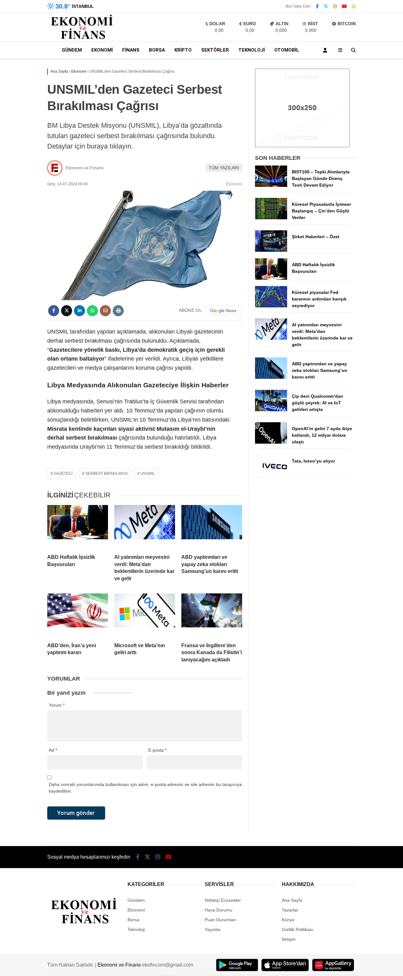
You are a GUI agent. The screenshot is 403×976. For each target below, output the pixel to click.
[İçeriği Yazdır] (118, 310)
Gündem (72, 50)
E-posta (157, 750)
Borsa (157, 50)
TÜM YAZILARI (224, 167)
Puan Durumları (220, 919)
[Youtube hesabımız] (344, 6)
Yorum (57, 705)
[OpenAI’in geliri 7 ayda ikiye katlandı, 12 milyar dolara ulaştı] (271, 442)
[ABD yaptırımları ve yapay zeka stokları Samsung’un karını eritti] (211, 527)
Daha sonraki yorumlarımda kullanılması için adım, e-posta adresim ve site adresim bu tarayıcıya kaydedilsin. (145, 788)
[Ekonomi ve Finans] (82, 38)
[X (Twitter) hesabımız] (326, 6)
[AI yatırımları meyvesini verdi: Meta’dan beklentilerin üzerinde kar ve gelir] (144, 527)
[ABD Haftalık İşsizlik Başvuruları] (77, 527)
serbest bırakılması (106, 473)
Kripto (183, 50)
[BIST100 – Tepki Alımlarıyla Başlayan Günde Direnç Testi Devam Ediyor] (271, 185)
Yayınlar (213, 929)
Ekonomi (102, 50)
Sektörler (215, 50)
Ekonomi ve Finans (84, 167)
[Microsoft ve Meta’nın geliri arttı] (144, 615)
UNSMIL (147, 473)
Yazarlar (290, 909)
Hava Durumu (218, 909)
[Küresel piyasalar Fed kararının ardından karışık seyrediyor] (271, 305)
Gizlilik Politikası (297, 929)
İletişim (289, 939)
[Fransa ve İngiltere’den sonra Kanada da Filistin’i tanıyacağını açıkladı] (211, 615)
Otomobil (286, 50)
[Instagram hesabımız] (335, 6)
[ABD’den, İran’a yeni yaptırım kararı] (77, 615)
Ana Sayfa (292, 900)
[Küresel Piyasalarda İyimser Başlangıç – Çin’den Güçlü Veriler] (271, 217)
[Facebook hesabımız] (317, 6)
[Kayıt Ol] (326, 50)
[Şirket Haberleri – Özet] (271, 250)
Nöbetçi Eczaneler (223, 900)
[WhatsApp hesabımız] (354, 6)
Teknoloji (251, 50)
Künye (288, 919)
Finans (130, 50)
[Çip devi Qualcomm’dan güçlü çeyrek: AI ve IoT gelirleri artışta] (271, 409)
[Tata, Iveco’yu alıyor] (271, 474)
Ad (53, 750)
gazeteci (63, 473)
